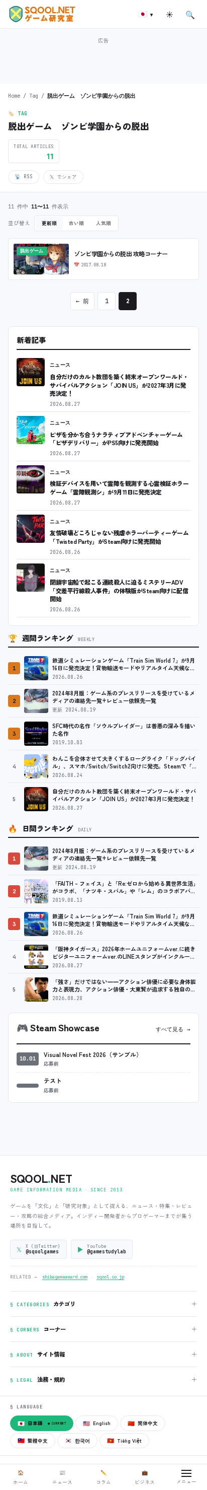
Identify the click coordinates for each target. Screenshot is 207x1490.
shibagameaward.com (64, 1277)
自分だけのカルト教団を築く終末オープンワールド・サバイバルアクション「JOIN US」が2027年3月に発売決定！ (119, 384)
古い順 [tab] (76, 223)
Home (14, 95)
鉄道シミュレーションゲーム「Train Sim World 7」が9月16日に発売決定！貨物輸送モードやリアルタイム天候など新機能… (123, 664)
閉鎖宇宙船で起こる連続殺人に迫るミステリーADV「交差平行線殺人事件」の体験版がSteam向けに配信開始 (119, 590)
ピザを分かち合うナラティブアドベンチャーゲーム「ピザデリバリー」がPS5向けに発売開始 (116, 438)
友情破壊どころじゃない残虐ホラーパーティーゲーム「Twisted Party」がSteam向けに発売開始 (119, 536)
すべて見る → (173, 1029)
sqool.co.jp (110, 1277)
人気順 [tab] (103, 223)
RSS (24, 176)
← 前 (82, 301)
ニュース (60, 365)
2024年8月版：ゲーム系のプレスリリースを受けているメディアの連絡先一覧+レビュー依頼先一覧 (123, 697)
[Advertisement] (103, 59)
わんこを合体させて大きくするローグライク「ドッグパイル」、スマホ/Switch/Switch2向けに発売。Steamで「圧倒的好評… (124, 762)
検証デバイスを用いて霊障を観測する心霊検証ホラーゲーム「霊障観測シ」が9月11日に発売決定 (119, 487)
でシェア (63, 176)
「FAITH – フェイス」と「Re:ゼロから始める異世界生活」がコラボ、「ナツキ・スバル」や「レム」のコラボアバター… (125, 887)
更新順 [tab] (49, 223)
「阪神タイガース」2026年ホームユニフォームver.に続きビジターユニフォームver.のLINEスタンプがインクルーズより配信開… (123, 953)
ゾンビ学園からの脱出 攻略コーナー (121, 253)
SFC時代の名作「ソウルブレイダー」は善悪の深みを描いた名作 (123, 730)
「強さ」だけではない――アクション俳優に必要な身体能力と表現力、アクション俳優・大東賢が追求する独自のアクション (124, 986)
